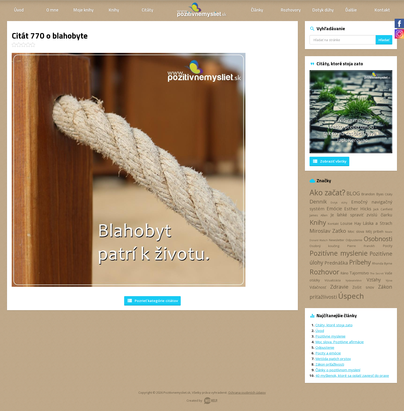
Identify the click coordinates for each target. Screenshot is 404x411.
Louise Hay (350, 223)
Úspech (351, 296)
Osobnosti (378, 239)
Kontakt (382, 9)
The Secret (377, 273)
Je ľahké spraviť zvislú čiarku (361, 215)
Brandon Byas (372, 194)
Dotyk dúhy (323, 9)
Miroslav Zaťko (328, 230)
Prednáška (336, 262)
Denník (318, 201)
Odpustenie (354, 240)
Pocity (387, 245)
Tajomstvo (359, 273)
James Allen (319, 215)
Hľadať (384, 40)
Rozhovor (324, 271)
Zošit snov (363, 287)
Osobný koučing (324, 246)
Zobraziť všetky (329, 161)
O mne (52, 9)
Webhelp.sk (211, 400)
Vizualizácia (333, 280)
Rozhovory (291, 9)
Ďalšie (351, 9)
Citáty (147, 9)
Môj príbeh (374, 231)
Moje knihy (83, 9)
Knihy (114, 9)
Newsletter (336, 240)
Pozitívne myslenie (339, 253)
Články (257, 9)
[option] (351, 111)
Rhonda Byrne (382, 263)
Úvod (19, 9)
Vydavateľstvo (354, 280)
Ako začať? (327, 192)
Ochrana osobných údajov (247, 392)
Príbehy (360, 262)
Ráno (344, 273)
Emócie (334, 208)
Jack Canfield (382, 209)
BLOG (353, 193)
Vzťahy (374, 279)
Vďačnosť (318, 287)
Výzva (389, 280)
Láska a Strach (378, 223)
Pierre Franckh (361, 246)
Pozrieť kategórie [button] (152, 300)
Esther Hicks (357, 208)
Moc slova (356, 231)
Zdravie (339, 286)
